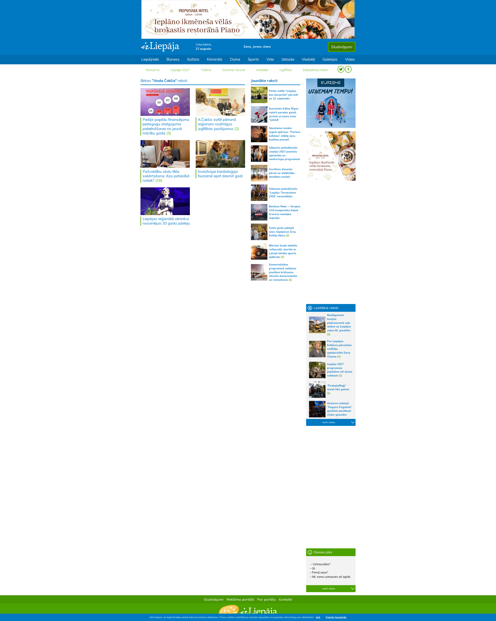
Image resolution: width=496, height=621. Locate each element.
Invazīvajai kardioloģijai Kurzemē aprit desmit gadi (220, 173)
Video (350, 59)
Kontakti (285, 599)
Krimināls (214, 59)
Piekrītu (330, 617)
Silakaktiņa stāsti (315, 70)
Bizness (173, 59)
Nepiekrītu (340, 617)
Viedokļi (308, 59)
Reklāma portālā (240, 599)
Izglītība (285, 70)
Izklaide (288, 59)
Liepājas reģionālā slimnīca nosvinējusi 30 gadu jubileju (166, 221)
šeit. (318, 617)
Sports (253, 59)
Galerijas (330, 59)
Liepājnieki (150, 59)
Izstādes (262, 70)
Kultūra (193, 59)
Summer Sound (233, 70)
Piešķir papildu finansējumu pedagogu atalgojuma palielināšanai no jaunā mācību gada (166, 126)
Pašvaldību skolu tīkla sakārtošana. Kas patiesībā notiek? (166, 176)
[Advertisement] (331, 242)
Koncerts (152, 70)
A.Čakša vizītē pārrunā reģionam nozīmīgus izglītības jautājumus (217, 124)
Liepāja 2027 (180, 70)
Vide (270, 59)
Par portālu (266, 599)
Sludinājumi (341, 46)
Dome (235, 59)
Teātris (206, 70)
